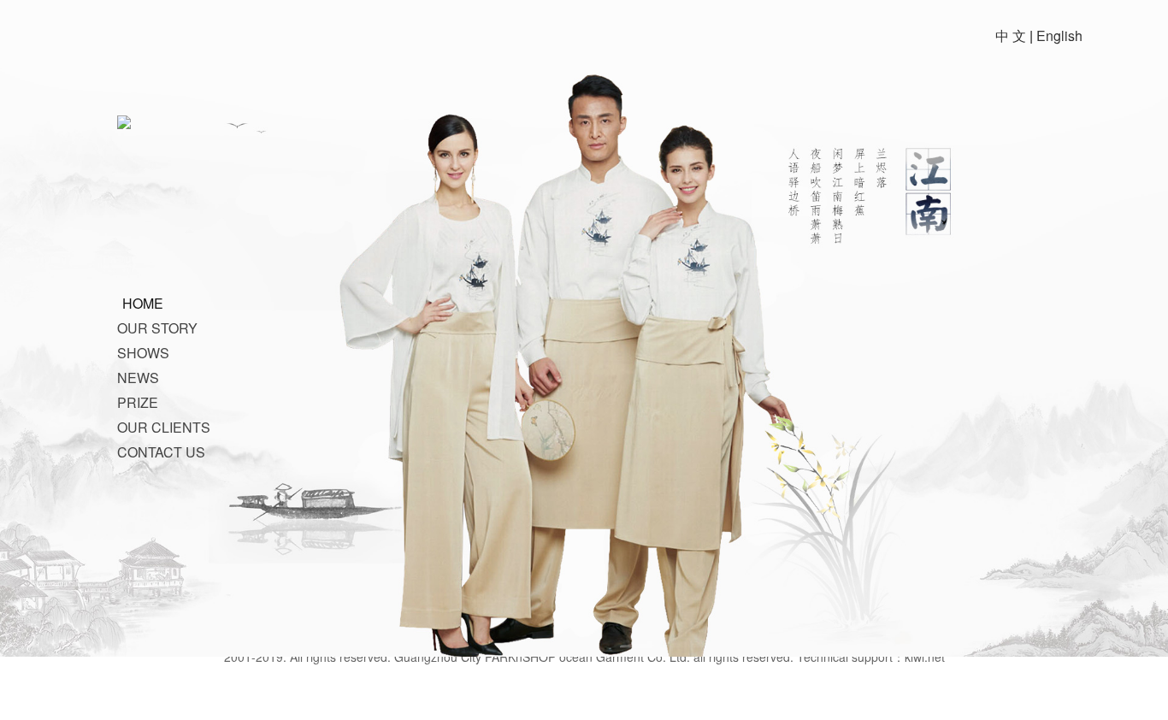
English (1059, 35)
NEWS (138, 377)
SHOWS (143, 353)
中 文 (1010, 35)
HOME (142, 303)
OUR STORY (157, 328)
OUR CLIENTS (163, 427)
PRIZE (137, 402)
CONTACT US (161, 452)
